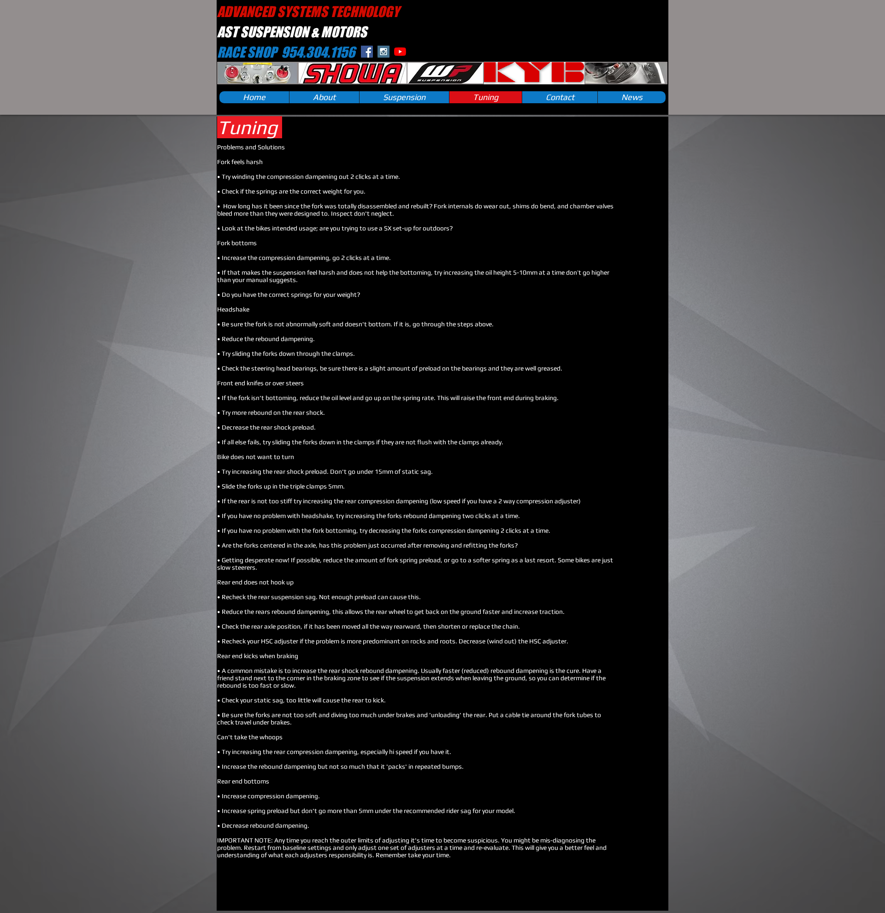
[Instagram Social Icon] (383, 52)
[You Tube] (400, 52)
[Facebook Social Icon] (367, 52)
